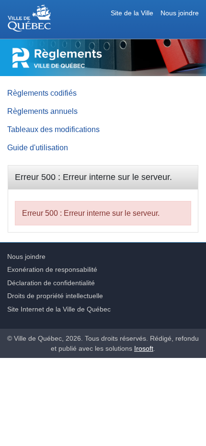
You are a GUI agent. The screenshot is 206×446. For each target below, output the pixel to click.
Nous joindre (179, 13)
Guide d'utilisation (37, 147)
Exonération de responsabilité (52, 269)
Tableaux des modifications (53, 129)
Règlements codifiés (42, 93)
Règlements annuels (42, 111)
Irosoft (143, 348)
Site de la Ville (132, 13)
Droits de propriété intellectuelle (55, 296)
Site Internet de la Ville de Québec (59, 309)
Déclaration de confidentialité (51, 283)
